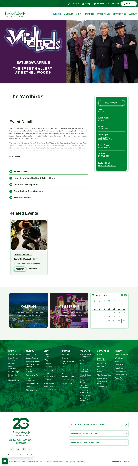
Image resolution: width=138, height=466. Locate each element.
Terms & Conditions (58, 461)
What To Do (48, 380)
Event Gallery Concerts (13, 359)
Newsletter (119, 368)
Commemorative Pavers (103, 371)
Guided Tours (31, 355)
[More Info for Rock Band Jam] (29, 249)
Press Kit (118, 361)
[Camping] (28, 310)
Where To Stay (49, 383)
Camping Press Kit (122, 371)
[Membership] (69, 310)
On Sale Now (103, 156)
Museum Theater (14, 380)
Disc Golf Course (50, 390)
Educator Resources (83, 381)
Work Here (119, 358)
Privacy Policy (70, 461)
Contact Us (119, 365)
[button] (122, 295)
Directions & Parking (48, 355)
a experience (119, 461)
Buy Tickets (111, 103)
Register (20, 269)
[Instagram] (24, 449)
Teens (82, 363)
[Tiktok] (30, 449)
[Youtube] (18, 449)
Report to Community (119, 379)
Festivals (11, 363)
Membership (101, 363)
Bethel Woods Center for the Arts (15, 13)
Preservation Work (32, 375)
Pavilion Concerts (14, 355)
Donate (130, 4)
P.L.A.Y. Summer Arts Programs (85, 355)
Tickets (75, 4)
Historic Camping (68, 380)
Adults (82, 360)
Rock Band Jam (26, 259)
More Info (14, 156)
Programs (103, 14)
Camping (89, 14)
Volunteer (100, 366)
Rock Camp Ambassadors (84, 386)
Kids (81, 366)
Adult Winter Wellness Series (85, 391)
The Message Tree (104, 375)
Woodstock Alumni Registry (33, 365)
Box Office (47, 363)
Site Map (47, 461)
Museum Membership (30, 379)
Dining (46, 373)
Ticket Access (49, 386)
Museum (68, 14)
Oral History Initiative (30, 371)
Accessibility (48, 370)
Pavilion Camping (68, 376)
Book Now (65, 355)
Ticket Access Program (102, 382)
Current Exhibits (32, 358)
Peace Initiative (85, 395)
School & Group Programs (85, 376)
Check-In (65, 358)
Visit (78, 14)
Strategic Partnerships (101, 359)
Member (101, 4)
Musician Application (12, 367)
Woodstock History (33, 361)
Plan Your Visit (31, 390)
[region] (109, 310)
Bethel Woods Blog (33, 383)
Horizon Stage (13, 372)
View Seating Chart (107, 165)
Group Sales (48, 366)
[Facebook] (12, 449)
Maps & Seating (49, 376)
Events (57, 14)
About (133, 14)
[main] (69, 170)
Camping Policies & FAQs (69, 362)
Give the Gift (102, 378)
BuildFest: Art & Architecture (85, 371)
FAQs (46, 360)
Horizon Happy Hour (13, 376)
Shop (88, 4)
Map (63, 373)
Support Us (119, 14)
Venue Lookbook (121, 375)
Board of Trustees (121, 355)
